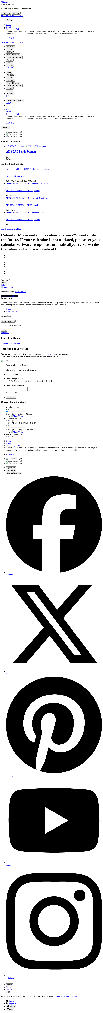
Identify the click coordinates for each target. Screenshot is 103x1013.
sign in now (46, 354)
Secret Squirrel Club (15, 176)
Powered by (69, 996)
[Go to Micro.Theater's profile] (7, 287)
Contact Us (10, 987)
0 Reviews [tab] (5, 343)
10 (52, 381)
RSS (8, 992)
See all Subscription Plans (11, 229)
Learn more (6, 13)
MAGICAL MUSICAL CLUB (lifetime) (23, 220)
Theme (9, 985)
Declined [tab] (11, 321)
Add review (11, 397)
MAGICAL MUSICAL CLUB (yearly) (22, 205)
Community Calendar (9, 296)
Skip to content (7, 2)
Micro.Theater (20, 291)
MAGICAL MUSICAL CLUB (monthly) (23, 191)
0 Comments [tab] (15, 343)
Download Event (13, 311)
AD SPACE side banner (21, 151)
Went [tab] (4, 321)
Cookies (9, 989)
